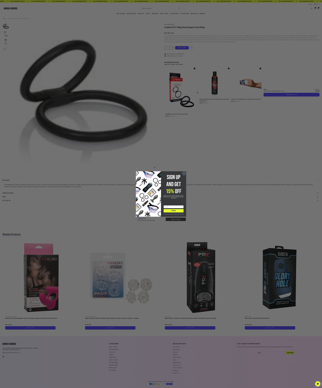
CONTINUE (173, 211)
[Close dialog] (184, 173)
